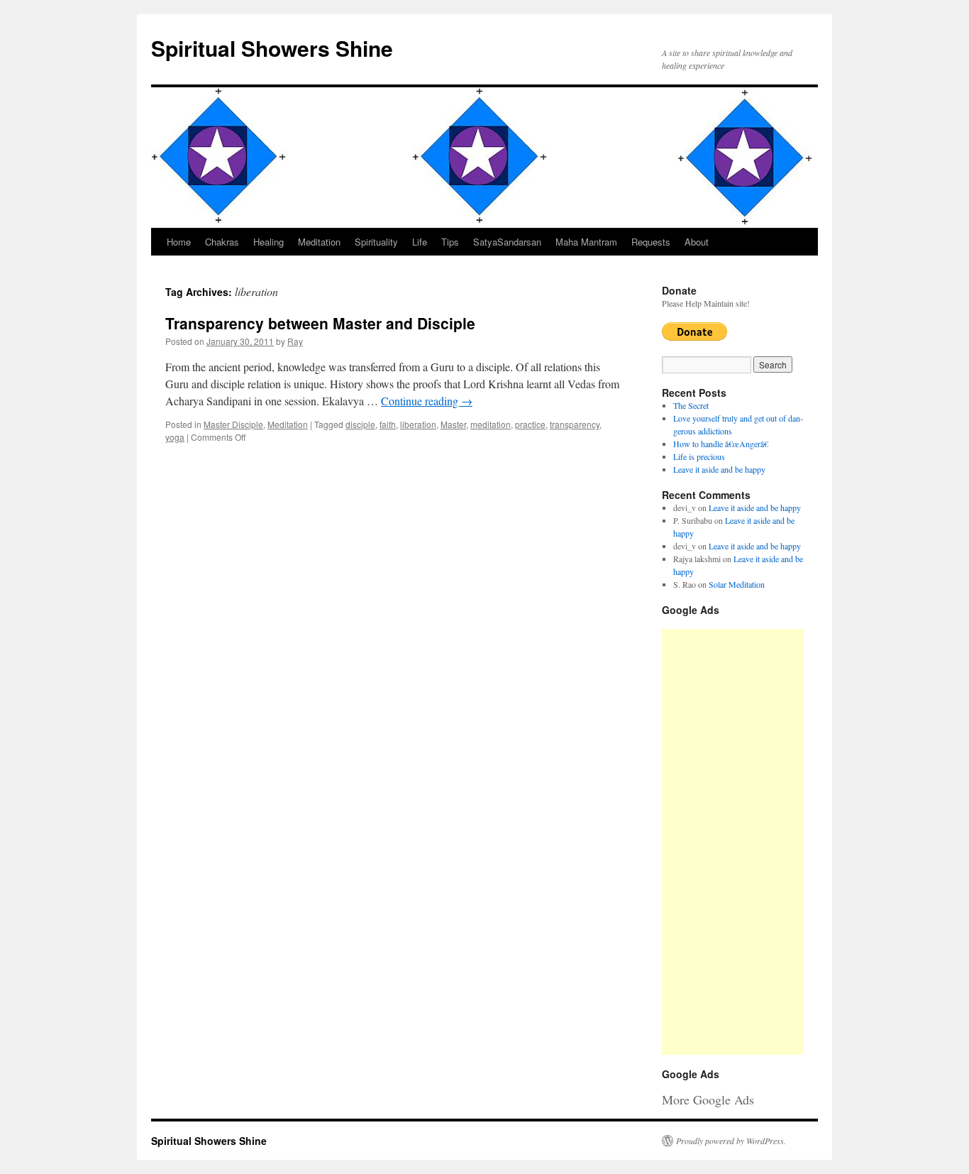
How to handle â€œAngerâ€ (720, 443)
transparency (574, 424)
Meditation (319, 241)
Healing (268, 241)
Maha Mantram (586, 241)
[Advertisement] (733, 842)
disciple (360, 424)
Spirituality (376, 241)
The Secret (691, 405)
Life (419, 241)
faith (388, 424)
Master (453, 424)
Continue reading (426, 400)
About (697, 241)
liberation (418, 424)
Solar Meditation (737, 584)
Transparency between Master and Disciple (320, 323)
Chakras (222, 241)
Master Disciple (233, 424)
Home (179, 241)
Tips (450, 241)
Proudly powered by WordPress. (731, 1140)
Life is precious (699, 456)
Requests (650, 241)
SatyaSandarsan (507, 241)
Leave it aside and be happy (719, 469)
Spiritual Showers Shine (272, 48)
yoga (174, 437)
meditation (490, 424)
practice (530, 424)
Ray (295, 341)
